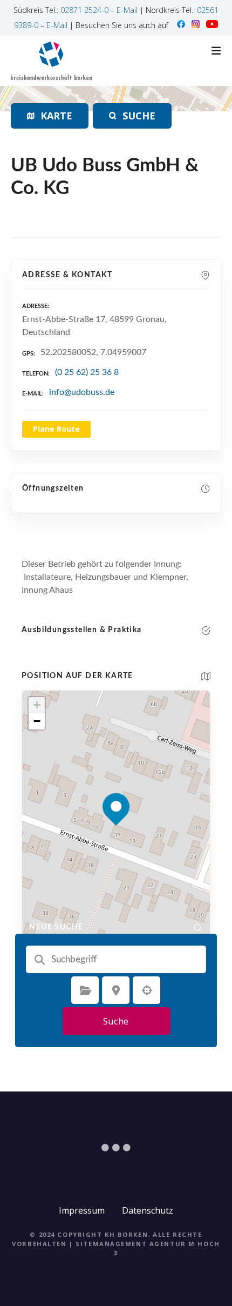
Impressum (82, 1210)
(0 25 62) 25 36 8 (87, 372)
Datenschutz (147, 1210)
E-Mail (127, 10)
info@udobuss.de (81, 392)
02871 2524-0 (84, 10)
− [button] (36, 721)
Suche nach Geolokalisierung (147, 990)
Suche (115, 1021)
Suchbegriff (40, 959)
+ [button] (36, 705)
